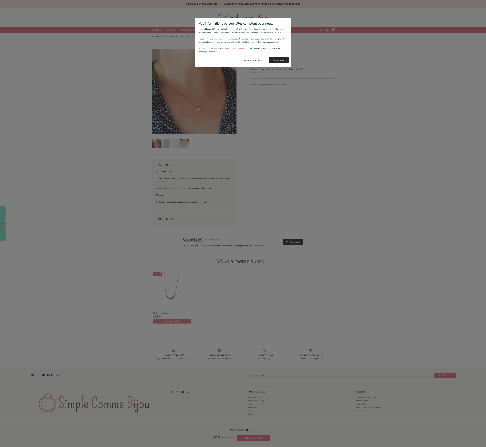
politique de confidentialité (234, 48)
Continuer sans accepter (251, 60)
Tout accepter (279, 60)
